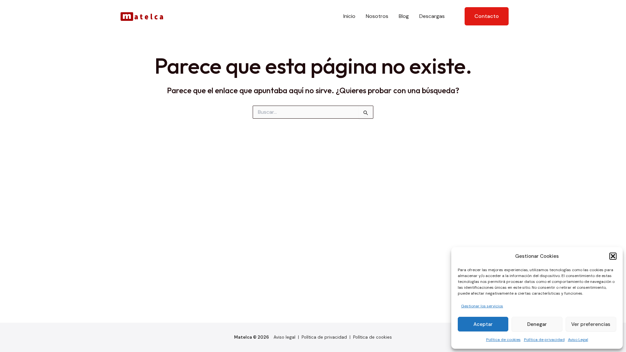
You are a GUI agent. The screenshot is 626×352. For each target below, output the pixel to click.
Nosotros (377, 16)
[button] (613, 256)
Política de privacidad (544, 339)
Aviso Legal (578, 339)
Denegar (537, 324)
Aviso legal (284, 337)
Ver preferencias (590, 324)
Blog (404, 16)
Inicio (349, 16)
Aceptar (483, 324)
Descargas (432, 16)
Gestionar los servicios (482, 306)
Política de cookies (503, 339)
